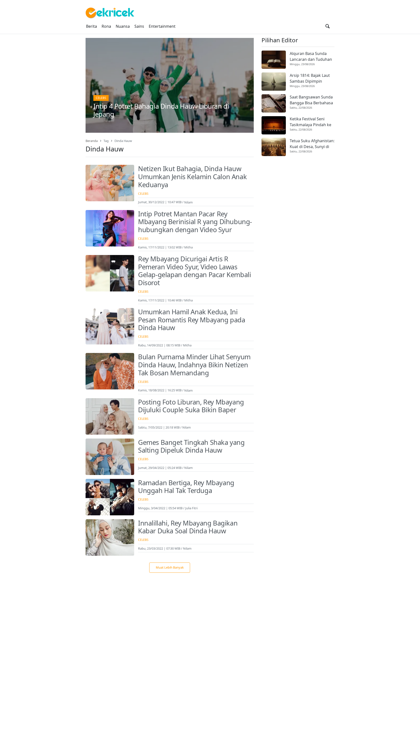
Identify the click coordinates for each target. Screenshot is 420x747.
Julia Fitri (191, 508)
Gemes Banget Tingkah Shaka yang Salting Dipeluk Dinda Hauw (191, 446)
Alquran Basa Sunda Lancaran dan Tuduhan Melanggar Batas (311, 56)
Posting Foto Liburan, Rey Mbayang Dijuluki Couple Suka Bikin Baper (191, 405)
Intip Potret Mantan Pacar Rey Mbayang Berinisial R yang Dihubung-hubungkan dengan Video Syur (195, 221)
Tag (106, 141)
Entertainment (162, 26)
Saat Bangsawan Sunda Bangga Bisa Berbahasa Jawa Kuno (311, 100)
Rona (106, 26)
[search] (327, 26)
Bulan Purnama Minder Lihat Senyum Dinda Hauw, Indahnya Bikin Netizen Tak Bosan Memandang (194, 364)
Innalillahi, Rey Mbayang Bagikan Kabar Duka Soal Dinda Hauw (187, 527)
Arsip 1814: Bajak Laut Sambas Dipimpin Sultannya (310, 78)
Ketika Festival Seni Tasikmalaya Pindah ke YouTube (310, 122)
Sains (139, 26)
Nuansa (123, 26)
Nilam (188, 202)
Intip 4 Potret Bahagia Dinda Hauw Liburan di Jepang (161, 110)
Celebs (101, 98)
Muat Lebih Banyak (170, 567)
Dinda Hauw (123, 141)
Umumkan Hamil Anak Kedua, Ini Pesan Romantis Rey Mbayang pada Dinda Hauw (191, 319)
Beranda (92, 141)
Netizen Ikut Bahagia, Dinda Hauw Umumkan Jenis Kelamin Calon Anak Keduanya (192, 176)
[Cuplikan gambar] (274, 60)
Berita (91, 26)
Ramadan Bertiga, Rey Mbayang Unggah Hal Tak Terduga (186, 486)
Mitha (188, 247)
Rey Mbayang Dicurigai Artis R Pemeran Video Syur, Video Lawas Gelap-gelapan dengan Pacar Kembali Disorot (194, 270)
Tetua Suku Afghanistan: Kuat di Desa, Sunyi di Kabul (312, 143)
